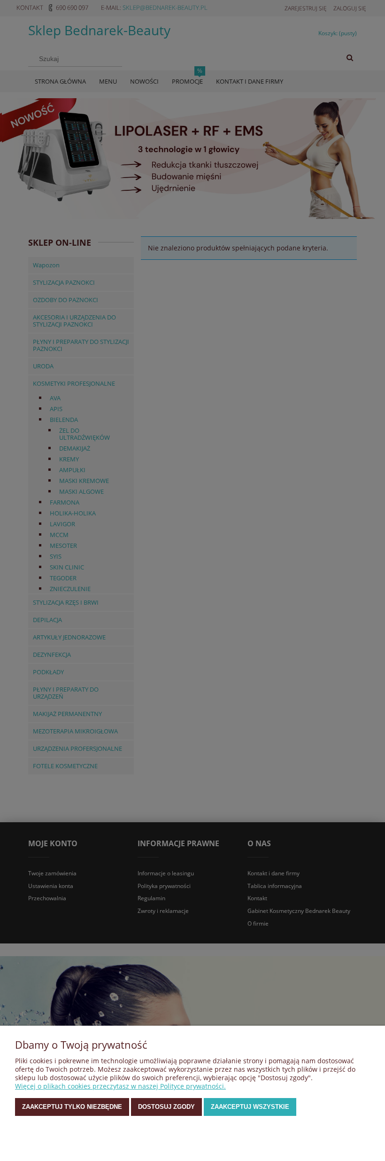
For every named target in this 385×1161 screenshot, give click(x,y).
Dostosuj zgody (166, 1106)
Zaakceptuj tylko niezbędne (72, 1106)
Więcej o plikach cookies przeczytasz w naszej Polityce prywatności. (120, 1086)
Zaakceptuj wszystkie (250, 1106)
